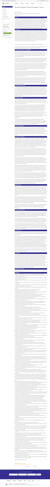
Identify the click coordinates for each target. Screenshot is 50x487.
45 (16, 134)
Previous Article (27, 466)
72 (33, 202)
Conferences (16, 3)
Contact (33, 480)
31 (21, 94)
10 (22, 56)
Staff (3, 19)
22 (39, 72)
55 (40, 153)
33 (37, 100)
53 (17, 153)
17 (42, 61)
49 (37, 144)
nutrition (28, 464)
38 (20, 109)
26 (23, 83)
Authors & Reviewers (5, 16)
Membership (8, 480)
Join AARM (32, 3)
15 (23, 56)
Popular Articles (5, 13)
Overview (4, 8)
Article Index (4, 11)
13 (36, 51)
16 (26, 69)
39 (36, 123)
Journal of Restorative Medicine (21, 463)
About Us (27, 3)
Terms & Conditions (37, 484)
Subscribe (38, 474)
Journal (25, 480)
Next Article (34, 466)
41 (45, 127)
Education (22, 3)
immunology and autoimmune (23, 464)
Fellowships (20, 480)
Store (29, 480)
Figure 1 (39, 33)
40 (19, 117)
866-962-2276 (25, 483)
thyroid (30, 464)
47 (17, 134)
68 (30, 224)
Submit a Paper (4, 14)
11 (34, 40)
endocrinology (18, 464)
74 (45, 220)
